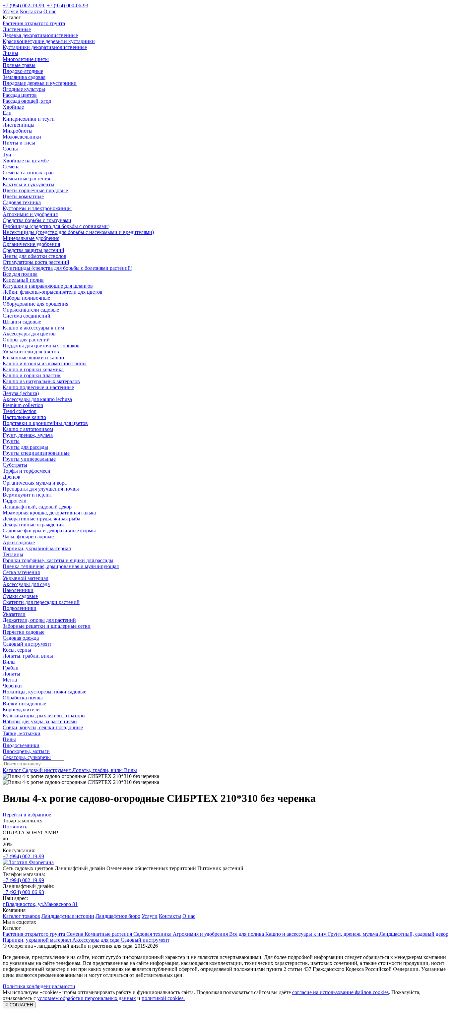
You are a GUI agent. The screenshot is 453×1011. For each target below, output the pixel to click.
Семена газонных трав (28, 172)
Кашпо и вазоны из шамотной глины (45, 363)
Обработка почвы (23, 697)
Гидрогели (15, 501)
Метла (10, 680)
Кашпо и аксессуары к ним (33, 327)
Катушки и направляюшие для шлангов (48, 286)
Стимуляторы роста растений (36, 262)
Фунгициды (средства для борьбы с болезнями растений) (67, 268)
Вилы (9, 662)
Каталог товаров (21, 916)
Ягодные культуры (24, 89)
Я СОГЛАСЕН (19, 1004)
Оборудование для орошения (35, 304)
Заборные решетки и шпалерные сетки (47, 626)
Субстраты (15, 465)
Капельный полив (23, 280)
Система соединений (26, 316)
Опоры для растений (26, 339)
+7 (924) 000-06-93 (67, 5)
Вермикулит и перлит (27, 495)
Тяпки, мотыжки (21, 733)
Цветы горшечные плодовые (35, 190)
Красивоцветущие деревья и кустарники (49, 41)
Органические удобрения (31, 244)
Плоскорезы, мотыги (26, 751)
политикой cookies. (163, 998)
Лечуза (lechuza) (21, 393)
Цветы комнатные (23, 196)
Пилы (9, 739)
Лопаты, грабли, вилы (28, 656)
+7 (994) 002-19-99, (24, 5)
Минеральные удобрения (31, 238)
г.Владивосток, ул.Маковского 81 (40, 904)
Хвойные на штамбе (26, 160)
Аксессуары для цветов (29, 333)
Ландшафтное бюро (118, 916)
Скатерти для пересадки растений (41, 602)
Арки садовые (19, 542)
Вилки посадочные (24, 703)
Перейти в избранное (27, 814)
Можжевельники (22, 137)
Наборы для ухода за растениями (40, 721)
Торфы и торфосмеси (26, 471)
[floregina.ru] (28, 862)
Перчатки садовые (23, 632)
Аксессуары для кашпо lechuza (37, 399)
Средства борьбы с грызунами (37, 220)
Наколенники (18, 590)
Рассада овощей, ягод (27, 101)
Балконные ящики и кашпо (33, 357)
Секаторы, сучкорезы (27, 757)
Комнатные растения (26, 178)
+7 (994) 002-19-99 (23, 856)
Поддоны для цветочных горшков (41, 345)
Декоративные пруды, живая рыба (41, 518)
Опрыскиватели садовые (31, 310)
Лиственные (17, 29)
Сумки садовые (20, 596)
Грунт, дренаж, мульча (28, 435)
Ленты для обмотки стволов (34, 256)
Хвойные (13, 107)
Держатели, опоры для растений (39, 620)
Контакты (31, 11)
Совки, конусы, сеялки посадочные (43, 727)
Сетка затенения (21, 572)
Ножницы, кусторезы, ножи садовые (44, 691)
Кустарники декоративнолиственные (45, 47)
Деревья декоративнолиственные (40, 35)
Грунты (11, 441)
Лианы (10, 53)
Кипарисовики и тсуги (29, 119)
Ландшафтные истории (67, 916)
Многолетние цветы (26, 59)
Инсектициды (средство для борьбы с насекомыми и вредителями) (78, 232)
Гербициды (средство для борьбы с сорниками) (56, 226)
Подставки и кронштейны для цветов (45, 423)
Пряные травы (19, 65)
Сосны (10, 148)
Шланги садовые (22, 322)
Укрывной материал (25, 578)
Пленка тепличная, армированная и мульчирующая (61, 566)
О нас (49, 11)
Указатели (14, 614)
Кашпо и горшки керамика (33, 369)
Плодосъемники (21, 745)
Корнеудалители (21, 709)
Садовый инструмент (27, 644)
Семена (11, 166)
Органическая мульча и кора (35, 483)
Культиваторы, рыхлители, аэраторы (44, 715)
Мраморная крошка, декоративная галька (49, 512)
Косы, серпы (17, 650)
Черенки (12, 685)
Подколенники (19, 608)
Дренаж (11, 477)
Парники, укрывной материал (37, 548)
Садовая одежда (21, 638)
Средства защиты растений (33, 250)
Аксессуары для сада (26, 584)
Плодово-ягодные (23, 71)
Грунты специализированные (36, 453)
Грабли (11, 668)
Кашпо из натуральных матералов (41, 381)
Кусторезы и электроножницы (37, 208)
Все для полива (20, 274)
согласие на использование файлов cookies (340, 992)
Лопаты (11, 674)
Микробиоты (17, 131)
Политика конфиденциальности (39, 986)
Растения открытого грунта (34, 23)
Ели (7, 113)
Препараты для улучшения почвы (41, 489)
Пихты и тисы (19, 143)
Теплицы (13, 554)
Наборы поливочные (26, 298)
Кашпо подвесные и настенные (38, 387)
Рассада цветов (20, 95)
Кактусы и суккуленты (28, 184)
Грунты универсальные (29, 459)
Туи (7, 154)
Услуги (11, 11)
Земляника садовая (24, 77)
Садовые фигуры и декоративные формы (49, 530)
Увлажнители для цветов (31, 351)
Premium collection (23, 405)
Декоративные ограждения (33, 524)
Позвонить (15, 826)
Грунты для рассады (25, 447)
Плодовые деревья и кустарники (40, 83)
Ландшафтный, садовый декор (37, 506)
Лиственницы (18, 125)
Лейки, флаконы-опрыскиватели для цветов (52, 292)
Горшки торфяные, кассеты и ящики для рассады (58, 560)
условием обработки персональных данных (86, 998)
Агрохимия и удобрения (30, 214)
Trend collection (19, 411)
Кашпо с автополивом (28, 429)
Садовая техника (22, 202)
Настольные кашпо (24, 417)
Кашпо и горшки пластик (32, 375)
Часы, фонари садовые (28, 536)
